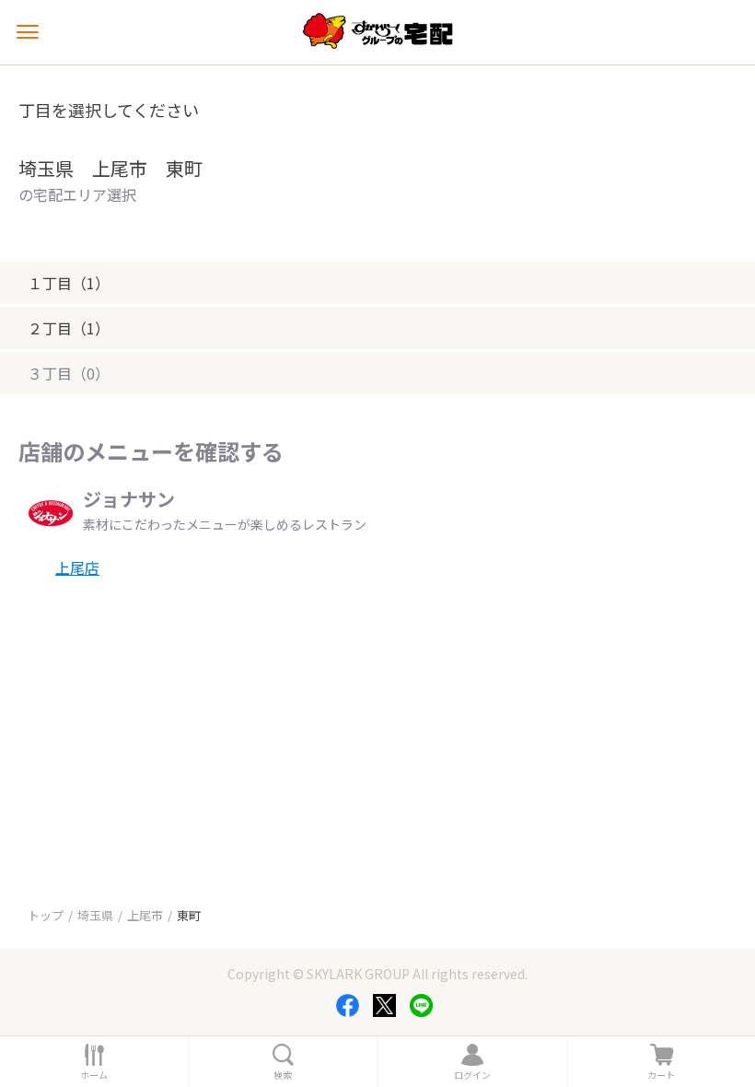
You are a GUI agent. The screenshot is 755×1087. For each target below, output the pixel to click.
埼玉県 (95, 915)
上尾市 (145, 915)
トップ (46, 915)
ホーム (94, 1075)
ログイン (472, 1075)
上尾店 (77, 567)
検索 (282, 1075)
